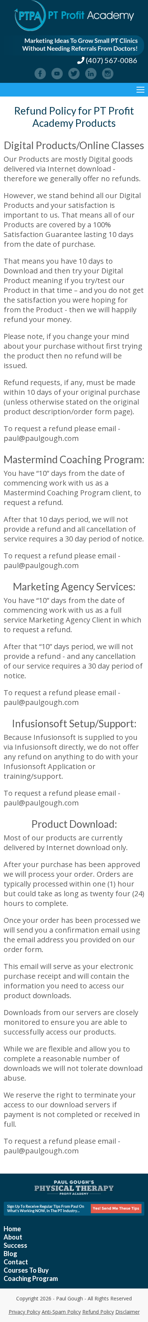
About (13, 1237)
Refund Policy (98, 1311)
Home (12, 1229)
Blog (10, 1254)
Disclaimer (127, 1311)
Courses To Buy (26, 1270)
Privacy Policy (24, 1311)
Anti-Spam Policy (61, 1311)
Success (15, 1245)
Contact (16, 1262)
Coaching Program (31, 1278)
